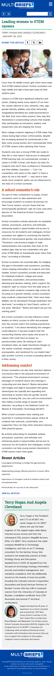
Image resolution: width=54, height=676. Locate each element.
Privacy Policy (27, 673)
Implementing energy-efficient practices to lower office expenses (25, 472)
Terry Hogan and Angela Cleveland (23, 33)
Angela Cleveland (27, 606)
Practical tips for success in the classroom (20, 487)
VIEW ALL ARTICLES (11, 493)
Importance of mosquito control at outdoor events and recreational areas (25, 480)
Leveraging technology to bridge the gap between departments (23, 464)
